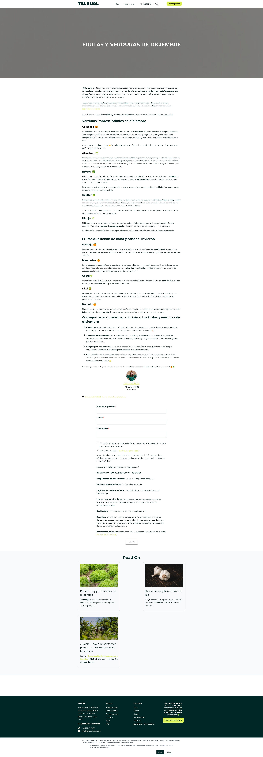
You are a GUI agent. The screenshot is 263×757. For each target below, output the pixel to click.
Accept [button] (160, 752)
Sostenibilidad (96, 397)
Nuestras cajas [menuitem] (111, 707)
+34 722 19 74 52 (88, 728)
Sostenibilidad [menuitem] (139, 717)
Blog (117, 4)
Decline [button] (169, 752)
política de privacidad (128, 451)
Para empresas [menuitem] (112, 714)
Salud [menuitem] (136, 714)
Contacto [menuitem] (109, 717)
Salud (87, 397)
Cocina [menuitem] (136, 711)
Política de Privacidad (106, 535)
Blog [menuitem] (108, 721)
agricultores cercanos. (91, 109)
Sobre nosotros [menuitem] (112, 711)
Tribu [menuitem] (136, 707)
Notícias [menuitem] (137, 721)
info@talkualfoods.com (91, 731)
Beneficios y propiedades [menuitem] (144, 724)
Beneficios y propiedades (117, 397)
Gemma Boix (132, 383)
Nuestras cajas (129, 4)
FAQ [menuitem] (107, 724)
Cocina (104, 397)
